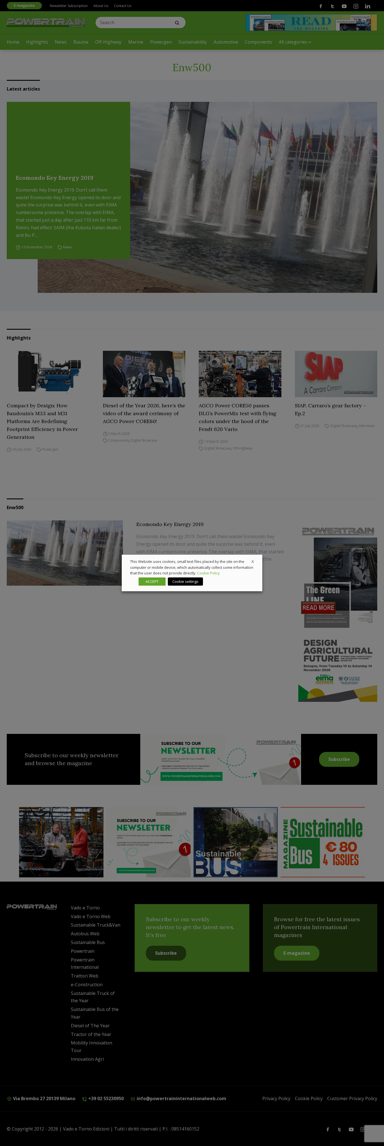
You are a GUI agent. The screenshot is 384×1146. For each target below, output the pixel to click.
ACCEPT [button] (152, 581)
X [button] (253, 561)
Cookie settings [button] (185, 581)
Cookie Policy (208, 573)
